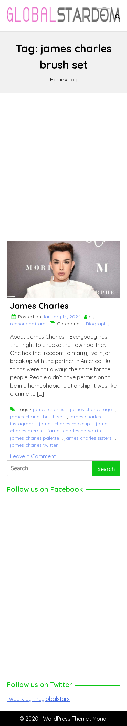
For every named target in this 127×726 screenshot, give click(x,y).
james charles (48, 409)
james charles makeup (64, 424)
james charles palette (34, 438)
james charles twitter (34, 445)
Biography (97, 324)
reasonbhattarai (28, 324)
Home (57, 79)
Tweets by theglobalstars (38, 698)
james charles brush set (37, 416)
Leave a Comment (33, 456)
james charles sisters (88, 438)
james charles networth (74, 431)
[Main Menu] (103, 15)
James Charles (39, 306)
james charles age (91, 409)
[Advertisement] (63, 164)
